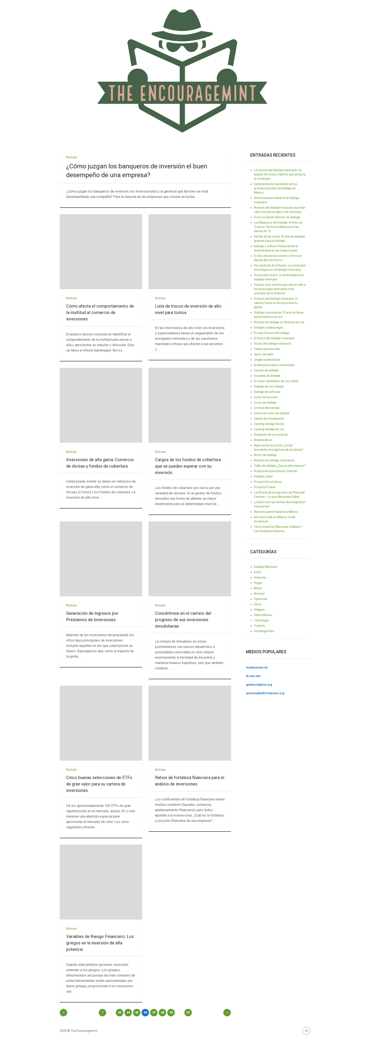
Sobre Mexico (263, 615)
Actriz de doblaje (265, 455)
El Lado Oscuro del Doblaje (271, 333)
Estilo (257, 572)
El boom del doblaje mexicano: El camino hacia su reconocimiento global (276, 303)
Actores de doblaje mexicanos (274, 460)
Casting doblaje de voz (269, 429)
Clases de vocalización (269, 418)
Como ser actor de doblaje (271, 413)
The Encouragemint (83, 1030)
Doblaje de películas (267, 391)
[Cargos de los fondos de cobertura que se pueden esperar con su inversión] (190, 405)
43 (119, 1012)
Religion (259, 609)
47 (154, 1012)
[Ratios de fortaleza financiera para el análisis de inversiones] (190, 723)
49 (171, 1012)
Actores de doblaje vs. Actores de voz (279, 322)
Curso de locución (266, 397)
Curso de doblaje (265, 402)
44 (128, 1012)
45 (137, 1012)
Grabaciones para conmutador (274, 365)
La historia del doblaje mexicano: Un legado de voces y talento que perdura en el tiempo (279, 174)
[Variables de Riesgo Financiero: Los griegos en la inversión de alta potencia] (101, 882)
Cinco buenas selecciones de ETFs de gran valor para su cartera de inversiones (99, 784)
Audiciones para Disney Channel (275, 471)
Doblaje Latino (263, 476)
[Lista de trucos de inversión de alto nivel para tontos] (190, 251)
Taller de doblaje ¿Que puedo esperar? (280, 465)
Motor (258, 588)
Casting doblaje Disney (269, 424)
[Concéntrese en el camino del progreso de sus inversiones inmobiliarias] (190, 558)
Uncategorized (264, 631)
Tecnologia (261, 620)
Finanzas (260, 577)
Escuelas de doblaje (267, 375)
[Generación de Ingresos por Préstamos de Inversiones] (101, 558)
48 (162, 1012)
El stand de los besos (268, 481)
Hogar (258, 583)
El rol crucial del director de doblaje (277, 217)
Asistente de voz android (271, 434)
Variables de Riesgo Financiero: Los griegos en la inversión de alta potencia (100, 943)
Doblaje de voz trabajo (269, 386)
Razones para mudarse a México (276, 511)
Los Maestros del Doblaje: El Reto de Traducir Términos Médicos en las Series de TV (278, 227)
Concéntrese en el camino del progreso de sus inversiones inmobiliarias (183, 620)
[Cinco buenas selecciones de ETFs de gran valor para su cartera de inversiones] (101, 723)
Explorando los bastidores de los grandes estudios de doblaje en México (275, 188)
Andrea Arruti (263, 440)
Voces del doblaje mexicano (272, 343)
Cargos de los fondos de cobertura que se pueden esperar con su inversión (188, 466)
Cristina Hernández (267, 408)
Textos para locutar (267, 349)
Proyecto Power (265, 487)
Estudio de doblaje (266, 370)
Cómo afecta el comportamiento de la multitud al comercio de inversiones (100, 313)
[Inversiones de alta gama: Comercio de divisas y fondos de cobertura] (101, 405)
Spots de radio (263, 354)
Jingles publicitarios (267, 359)
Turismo (259, 625)
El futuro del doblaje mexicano (274, 338)
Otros (257, 604)
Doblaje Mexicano (266, 566)
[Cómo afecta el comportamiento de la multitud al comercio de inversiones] (101, 251)
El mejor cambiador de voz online (276, 381)
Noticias (71, 157)
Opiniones (260, 599)
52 (188, 1012)
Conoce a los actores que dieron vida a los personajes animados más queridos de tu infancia (280, 289)
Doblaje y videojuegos (268, 327)
